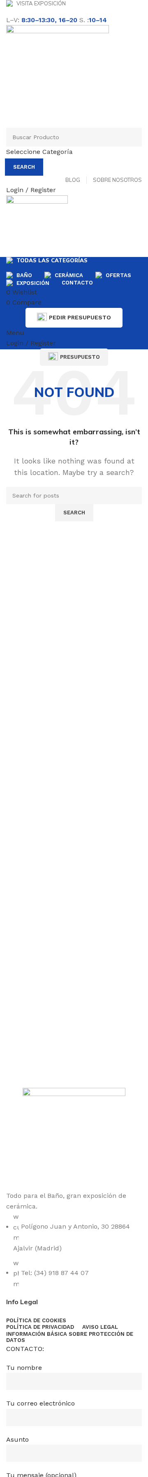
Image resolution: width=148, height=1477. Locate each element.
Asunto (17, 1439)
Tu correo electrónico (40, 1403)
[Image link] (74, 1138)
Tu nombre (24, 1368)
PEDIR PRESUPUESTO (80, 317)
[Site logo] (57, 76)
